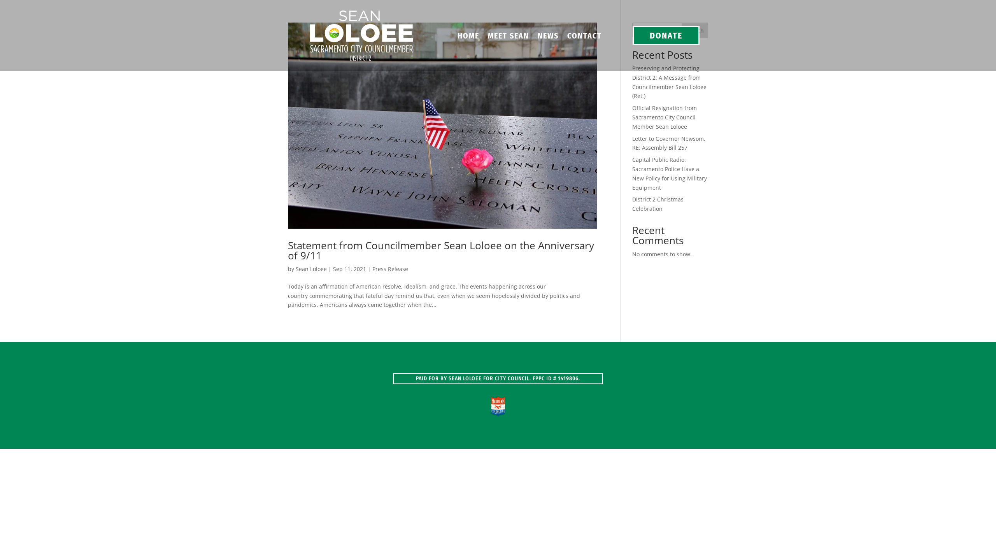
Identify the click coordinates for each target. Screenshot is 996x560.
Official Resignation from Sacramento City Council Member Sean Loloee (664, 117)
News (548, 36)
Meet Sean (508, 36)
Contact (584, 36)
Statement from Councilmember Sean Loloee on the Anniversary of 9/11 (441, 250)
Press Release (390, 269)
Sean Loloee (311, 269)
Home (468, 36)
